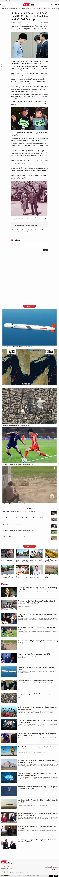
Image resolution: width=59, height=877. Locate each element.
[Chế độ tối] (52, 4)
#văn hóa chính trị (19, 231)
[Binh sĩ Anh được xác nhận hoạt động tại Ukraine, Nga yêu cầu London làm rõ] (9, 751)
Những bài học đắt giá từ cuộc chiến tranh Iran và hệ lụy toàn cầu (15, 425)
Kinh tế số (13, 8)
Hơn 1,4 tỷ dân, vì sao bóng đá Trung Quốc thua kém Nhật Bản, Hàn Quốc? (17, 464)
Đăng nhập (56, 4)
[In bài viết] (42, 22)
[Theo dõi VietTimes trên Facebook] (48, 869)
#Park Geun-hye (19, 229)
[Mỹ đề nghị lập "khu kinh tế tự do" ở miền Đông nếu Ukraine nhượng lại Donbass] (9, 830)
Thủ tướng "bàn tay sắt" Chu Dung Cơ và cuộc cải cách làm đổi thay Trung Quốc (18, 511)
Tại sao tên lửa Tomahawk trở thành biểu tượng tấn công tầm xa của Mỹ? (17, 346)
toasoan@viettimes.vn (51, 864)
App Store (51, 876)
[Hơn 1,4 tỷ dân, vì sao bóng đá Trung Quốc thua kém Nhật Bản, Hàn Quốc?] (29, 445)
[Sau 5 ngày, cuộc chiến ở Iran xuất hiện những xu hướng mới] (29, 367)
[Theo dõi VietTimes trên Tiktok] (54, 869)
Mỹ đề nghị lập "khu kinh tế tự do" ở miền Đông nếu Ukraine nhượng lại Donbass (37, 827)
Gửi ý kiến (45, 250)
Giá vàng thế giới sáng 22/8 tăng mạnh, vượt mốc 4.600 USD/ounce (51, 560)
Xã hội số (4, 8)
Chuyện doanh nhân (47, 8)
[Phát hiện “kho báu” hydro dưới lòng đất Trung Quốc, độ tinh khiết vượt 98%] (51, 569)
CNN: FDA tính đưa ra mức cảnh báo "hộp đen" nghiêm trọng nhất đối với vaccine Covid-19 (37, 734)
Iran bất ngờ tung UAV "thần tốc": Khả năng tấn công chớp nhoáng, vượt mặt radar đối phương (37, 814)
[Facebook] (39, 22)
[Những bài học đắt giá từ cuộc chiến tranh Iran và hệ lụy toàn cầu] (29, 406)
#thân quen (33, 231)
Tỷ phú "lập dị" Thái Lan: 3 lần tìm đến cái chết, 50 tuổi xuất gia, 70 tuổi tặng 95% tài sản (37, 721)
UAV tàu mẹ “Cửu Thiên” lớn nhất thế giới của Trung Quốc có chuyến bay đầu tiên (38, 801)
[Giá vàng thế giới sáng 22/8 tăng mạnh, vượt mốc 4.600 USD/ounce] (51, 553)
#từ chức (31, 229)
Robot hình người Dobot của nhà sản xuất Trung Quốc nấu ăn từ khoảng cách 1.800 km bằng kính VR (23, 517)
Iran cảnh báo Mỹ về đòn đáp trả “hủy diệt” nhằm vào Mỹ (7, 560)
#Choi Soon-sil (26, 229)
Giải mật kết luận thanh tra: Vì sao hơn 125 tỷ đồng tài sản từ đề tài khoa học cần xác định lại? (7, 576)
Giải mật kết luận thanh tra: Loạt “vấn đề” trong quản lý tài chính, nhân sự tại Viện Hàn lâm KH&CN (22, 561)
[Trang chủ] (0, 8)
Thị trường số (29, 8)
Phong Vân (14, 22)
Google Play (56, 876)
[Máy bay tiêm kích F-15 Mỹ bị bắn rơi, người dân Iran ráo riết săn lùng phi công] (29, 484)
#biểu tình (36, 229)
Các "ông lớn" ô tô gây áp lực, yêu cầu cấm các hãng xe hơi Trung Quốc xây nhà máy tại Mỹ (37, 761)
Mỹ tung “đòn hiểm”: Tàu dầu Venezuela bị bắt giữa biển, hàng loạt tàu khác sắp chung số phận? (37, 788)
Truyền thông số (55, 8)
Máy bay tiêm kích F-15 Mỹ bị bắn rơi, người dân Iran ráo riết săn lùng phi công (18, 503)
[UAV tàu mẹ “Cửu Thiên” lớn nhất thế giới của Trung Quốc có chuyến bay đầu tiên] (9, 804)
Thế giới (40, 8)
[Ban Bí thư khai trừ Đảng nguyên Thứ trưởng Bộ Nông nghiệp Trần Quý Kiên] (36, 569)
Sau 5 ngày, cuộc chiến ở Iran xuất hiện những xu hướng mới (14, 386)
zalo (50, 869)
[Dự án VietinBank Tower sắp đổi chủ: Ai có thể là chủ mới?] (36, 553)
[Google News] (45, 22)
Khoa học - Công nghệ (20, 8)
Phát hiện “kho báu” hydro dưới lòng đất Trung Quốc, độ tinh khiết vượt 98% (51, 576)
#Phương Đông (26, 231)
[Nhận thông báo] (49, 4)
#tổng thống (42, 229)
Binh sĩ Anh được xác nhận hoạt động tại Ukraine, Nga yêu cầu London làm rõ (36, 748)
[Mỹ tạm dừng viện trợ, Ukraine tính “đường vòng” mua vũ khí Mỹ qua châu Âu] (54, 526)
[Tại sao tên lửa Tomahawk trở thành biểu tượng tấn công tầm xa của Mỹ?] (29, 327)
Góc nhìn (8, 8)
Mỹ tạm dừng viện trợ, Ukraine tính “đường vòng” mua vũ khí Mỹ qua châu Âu (18, 524)
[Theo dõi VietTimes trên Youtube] (52, 869)
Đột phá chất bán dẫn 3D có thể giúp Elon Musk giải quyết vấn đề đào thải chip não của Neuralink (37, 774)
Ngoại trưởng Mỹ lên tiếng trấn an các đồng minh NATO (34, 654)
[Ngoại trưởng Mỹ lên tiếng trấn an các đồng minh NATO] (9, 658)
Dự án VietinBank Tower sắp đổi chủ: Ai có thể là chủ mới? (36, 560)
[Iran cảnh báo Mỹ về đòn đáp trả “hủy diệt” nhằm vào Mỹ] (7, 553)
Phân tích (5, 584)
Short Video (35, 8)
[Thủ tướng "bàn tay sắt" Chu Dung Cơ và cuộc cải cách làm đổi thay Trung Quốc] (54, 513)
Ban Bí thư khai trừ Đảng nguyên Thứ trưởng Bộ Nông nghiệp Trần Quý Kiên (36, 576)
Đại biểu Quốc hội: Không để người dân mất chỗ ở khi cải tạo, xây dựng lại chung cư (22, 576)
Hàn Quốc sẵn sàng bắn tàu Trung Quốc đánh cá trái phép (25, 225)
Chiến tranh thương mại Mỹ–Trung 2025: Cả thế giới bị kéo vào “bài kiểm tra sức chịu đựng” (37, 708)
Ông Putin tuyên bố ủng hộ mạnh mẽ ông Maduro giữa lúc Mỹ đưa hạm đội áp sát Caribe (37, 841)
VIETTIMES (29, 4)
